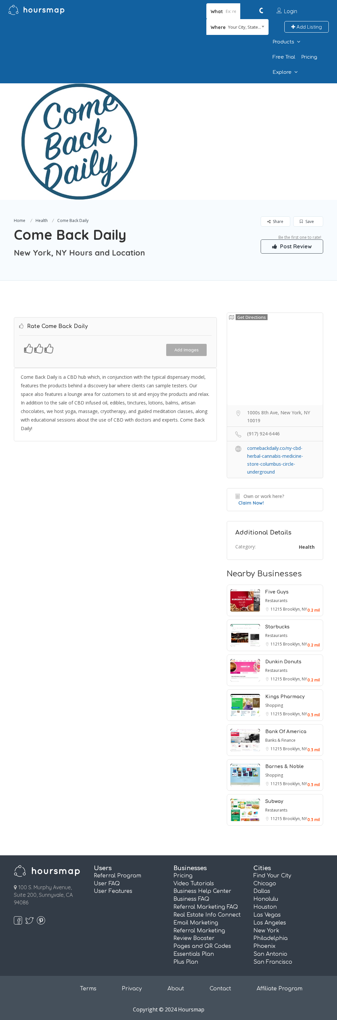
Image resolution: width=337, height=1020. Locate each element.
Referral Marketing (199, 931)
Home (19, 220)
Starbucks (277, 626)
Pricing (309, 57)
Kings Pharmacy (285, 696)
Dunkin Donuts (283, 661)
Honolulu (265, 899)
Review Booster (194, 938)
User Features (113, 891)
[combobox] (237, 27)
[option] (79, 141)
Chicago (264, 884)
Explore (282, 72)
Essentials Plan (193, 954)
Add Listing (308, 27)
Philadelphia (270, 938)
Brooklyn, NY (295, 609)
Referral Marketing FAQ (205, 907)
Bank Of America (285, 731)
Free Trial (283, 57)
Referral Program (117, 876)
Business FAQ (191, 899)
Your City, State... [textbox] (244, 27)
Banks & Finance (280, 740)
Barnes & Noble (284, 766)
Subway (274, 801)
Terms (88, 989)
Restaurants (276, 600)
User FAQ (107, 884)
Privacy (132, 989)
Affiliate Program (279, 989)
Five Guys (277, 592)
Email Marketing (195, 923)
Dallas (261, 891)
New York (266, 931)
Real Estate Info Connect (207, 915)
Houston (265, 907)
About (176, 989)
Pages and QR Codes (202, 946)
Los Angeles (269, 923)
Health (42, 220)
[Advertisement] (238, 129)
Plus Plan (185, 962)
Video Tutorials (193, 884)
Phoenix (264, 946)
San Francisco (272, 962)
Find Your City (272, 876)
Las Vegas (267, 915)
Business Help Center (202, 891)
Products (283, 42)
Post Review (295, 246)
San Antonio (270, 954)
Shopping (274, 705)
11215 (277, 609)
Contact (220, 989)
